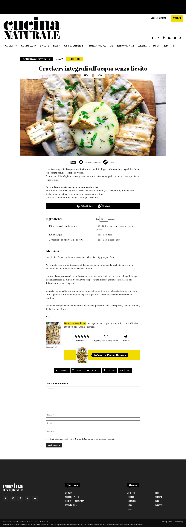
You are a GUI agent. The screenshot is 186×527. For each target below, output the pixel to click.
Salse (129, 505)
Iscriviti (74, 59)
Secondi (130, 497)
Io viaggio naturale (97, 45)
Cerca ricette (144, 45)
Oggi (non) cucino (28, 45)
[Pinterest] (163, 38)
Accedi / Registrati (159, 18)
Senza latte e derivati (93, 162)
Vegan (111, 162)
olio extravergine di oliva (71, 239)
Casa (111, 45)
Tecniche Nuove (71, 505)
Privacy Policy (167, 521)
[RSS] (169, 38)
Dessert (130, 509)
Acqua (59, 234)
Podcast (156, 45)
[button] (180, 38)
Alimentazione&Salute (73, 45)
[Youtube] (175, 38)
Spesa (55, 45)
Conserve (159, 505)
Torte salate (132, 501)
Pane (73, 162)
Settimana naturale (125, 45)
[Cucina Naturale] (31, 40)
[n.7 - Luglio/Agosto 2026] (82, 355)
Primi (157, 493)
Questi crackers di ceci (75, 323)
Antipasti (131, 493)
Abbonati (177, 18)
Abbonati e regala (72, 497)
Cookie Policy (178, 521)
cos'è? (59, 59)
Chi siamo (68, 493)
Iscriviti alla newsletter (74, 501)
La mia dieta (44, 45)
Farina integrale (109, 226)
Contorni (158, 497)
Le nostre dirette (171, 45)
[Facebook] (152, 38)
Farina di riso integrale (66, 226)
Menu (86, 75)
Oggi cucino (10, 45)
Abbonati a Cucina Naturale (110, 355)
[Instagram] (158, 38)
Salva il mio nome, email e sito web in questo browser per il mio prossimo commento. (81, 439)
